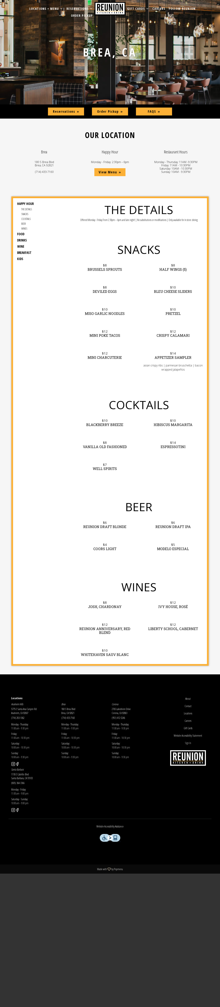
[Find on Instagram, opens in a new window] (13, 764)
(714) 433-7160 (68, 718)
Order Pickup (82, 15)
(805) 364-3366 (17, 783)
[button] (46, 8)
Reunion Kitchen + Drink (188, 758)
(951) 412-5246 (118, 718)
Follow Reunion (182, 9)
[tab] (40, 203)
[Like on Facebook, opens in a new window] (17, 764)
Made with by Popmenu (63, 869)
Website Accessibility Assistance (110, 826)
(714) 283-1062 (17, 718)
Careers (158, 9)
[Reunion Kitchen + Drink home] (110, 8)
